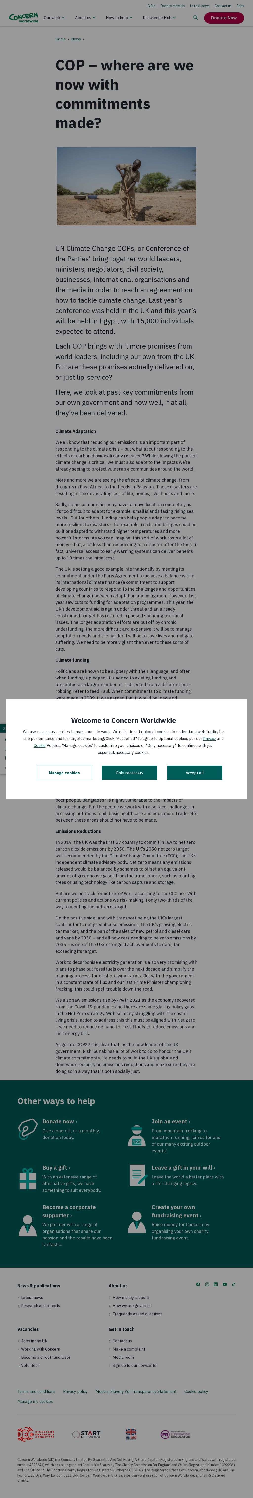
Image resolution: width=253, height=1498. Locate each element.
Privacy (209, 738)
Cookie (40, 745)
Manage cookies (64, 772)
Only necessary (129, 772)
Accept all (195, 772)
